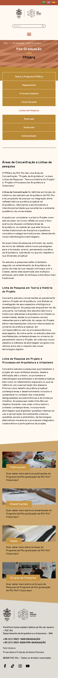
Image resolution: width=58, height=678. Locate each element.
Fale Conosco (9, 648)
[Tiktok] (12, 666)
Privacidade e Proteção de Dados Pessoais (23, 652)
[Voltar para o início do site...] (20, 614)
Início (6, 43)
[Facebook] (5, 666)
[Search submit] (44, 26)
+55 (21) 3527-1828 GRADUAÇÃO (21, 639)
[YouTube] (28, 666)
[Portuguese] (44, 2)
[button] (29, 34)
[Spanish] (54, 2)
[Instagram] (20, 666)
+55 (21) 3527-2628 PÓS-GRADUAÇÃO (24, 642)
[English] (49, 2)
